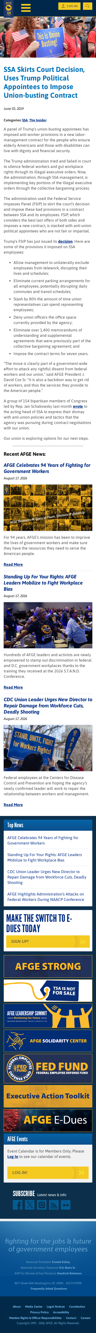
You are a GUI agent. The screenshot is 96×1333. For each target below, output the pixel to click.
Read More (13, 564)
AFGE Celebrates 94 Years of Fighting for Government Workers (42, 840)
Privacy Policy (39, 1312)
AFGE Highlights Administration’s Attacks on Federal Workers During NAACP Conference (45, 897)
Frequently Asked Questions (49, 1288)
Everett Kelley (61, 1262)
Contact (71, 1318)
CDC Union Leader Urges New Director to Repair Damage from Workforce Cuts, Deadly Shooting (48, 706)
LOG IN (72, 6)
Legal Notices (56, 1306)
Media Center (33, 1306)
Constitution (77, 1306)
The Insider (38, 120)
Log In (12, 1156)
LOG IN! (19, 1172)
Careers (85, 1318)
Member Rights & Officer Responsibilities (35, 1318)
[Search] (87, 6)
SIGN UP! (20, 941)
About (17, 1306)
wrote (78, 406)
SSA (25, 120)
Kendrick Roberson (69, 1273)
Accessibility (61, 1312)
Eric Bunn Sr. (67, 1267)
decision (65, 241)
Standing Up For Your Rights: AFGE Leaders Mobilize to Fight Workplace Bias (43, 583)
